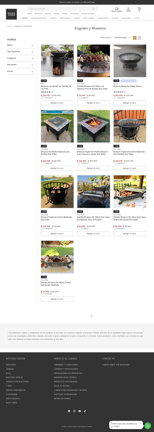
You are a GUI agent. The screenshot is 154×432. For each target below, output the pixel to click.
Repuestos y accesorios (65, 382)
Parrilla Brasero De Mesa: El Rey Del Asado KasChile (56, 283)
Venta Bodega (13, 398)
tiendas (64, 14)
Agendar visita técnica (65, 377)
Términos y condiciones (66, 365)
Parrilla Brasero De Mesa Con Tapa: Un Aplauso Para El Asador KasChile (93, 219)
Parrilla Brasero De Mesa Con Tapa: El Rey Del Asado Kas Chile (129, 218)
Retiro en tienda (62, 398)
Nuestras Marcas (14, 377)
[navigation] (21, 56)
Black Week (11, 403)
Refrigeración (65, 18)
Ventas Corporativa (15, 390)
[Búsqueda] (93, 9)
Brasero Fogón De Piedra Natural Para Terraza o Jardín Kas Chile (92, 152)
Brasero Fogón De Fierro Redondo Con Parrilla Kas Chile (129, 152)
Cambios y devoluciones (66, 369)
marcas (56, 14)
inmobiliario (74, 14)
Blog (8, 373)
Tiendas (10, 369)
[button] (39, 18)
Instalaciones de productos (68, 373)
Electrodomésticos (39, 18)
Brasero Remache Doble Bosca (127, 86)
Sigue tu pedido (62, 386)
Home (9, 26)
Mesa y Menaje (88, 18)
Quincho (115, 18)
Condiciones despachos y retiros (70, 390)
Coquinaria (126, 18)
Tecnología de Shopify (85, 426)
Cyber (9, 386)
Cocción (53, 18)
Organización (103, 18)
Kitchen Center (72, 426)
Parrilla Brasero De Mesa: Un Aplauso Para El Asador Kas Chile (92, 87)
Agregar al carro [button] (57, 103)
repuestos (38, 14)
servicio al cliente (88, 14)
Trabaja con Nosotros (17, 382)
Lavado (77, 18)
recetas (48, 14)
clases (29, 14)
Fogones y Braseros (23, 26)
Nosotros (11, 365)
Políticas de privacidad (65, 394)
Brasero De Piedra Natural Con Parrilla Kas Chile (55, 152)
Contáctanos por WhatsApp (116, 365)
